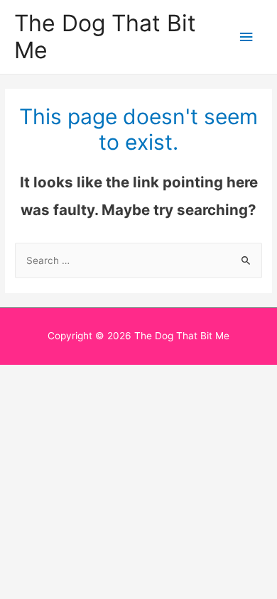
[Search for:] (138, 260)
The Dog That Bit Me (105, 36)
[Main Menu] (246, 37)
